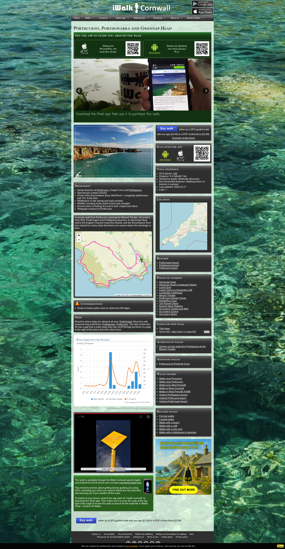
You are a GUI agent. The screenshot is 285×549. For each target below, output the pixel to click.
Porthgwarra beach (169, 265)
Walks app (121, 18)
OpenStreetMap (136, 295)
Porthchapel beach (169, 262)
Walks (88, 18)
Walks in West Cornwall (171, 388)
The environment (125, 534)
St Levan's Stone (168, 314)
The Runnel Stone (168, 303)
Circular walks (166, 416)
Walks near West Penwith (172, 385)
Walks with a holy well (170, 429)
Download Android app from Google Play (177, 49)
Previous (79, 90)
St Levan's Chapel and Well (173, 309)
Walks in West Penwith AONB (174, 391)
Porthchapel (125, 321)
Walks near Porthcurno (171, 382)
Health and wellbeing (144, 534)
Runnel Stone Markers (171, 306)
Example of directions (183, 138)
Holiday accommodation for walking (171, 534)
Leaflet (117, 295)
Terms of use (152, 537)
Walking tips (139, 18)
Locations (103, 18)
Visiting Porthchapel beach (173, 401)
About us (175, 18)
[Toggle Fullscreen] (141, 416)
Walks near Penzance (170, 378)
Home (77, 18)
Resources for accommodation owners (113, 537)
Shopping (157, 18)
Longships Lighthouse (170, 293)
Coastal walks (166, 419)
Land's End (165, 287)
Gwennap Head (167, 282)
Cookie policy (167, 537)
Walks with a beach (169, 422)
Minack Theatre (167, 295)
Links (191, 534)
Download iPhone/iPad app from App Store (108, 49)
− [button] (79, 240)
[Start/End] (141, 260)
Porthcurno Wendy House (172, 298)
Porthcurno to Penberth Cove (174, 364)
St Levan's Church (168, 311)
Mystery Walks (193, 18)
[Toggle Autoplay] (148, 416)
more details (131, 546)
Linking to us (138, 537)
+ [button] (79, 235)
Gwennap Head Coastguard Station (178, 285)
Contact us (96, 534)
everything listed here (130, 482)
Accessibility (109, 534)
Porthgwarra (135, 190)
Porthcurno (102, 190)
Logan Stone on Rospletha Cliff (175, 290)
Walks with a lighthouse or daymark (177, 432)
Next (206, 90)
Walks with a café (168, 426)
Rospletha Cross (168, 301)
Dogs (78, 317)
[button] (167, 129)
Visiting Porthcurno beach (172, 398)
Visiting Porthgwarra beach (173, 395)
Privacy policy (182, 537)
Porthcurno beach (168, 268)
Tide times (164, 328)
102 (175, 173)
